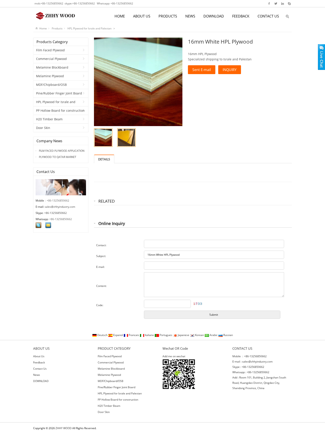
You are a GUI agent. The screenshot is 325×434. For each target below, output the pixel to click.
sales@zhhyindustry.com (60, 207)
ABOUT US (141, 16)
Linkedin (282, 3)
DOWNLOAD (213, 16)
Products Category (52, 41)
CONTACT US (268, 16)
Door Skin (43, 128)
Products (57, 28)
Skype (289, 3)
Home (43, 28)
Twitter (276, 3)
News (36, 375)
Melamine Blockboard (52, 67)
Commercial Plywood (51, 59)
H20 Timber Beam (49, 119)
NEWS (190, 16)
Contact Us (40, 369)
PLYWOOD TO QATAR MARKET (57, 157)
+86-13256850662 (52, 3)
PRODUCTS (168, 16)
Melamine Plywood (50, 76)
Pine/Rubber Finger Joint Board (59, 93)
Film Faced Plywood (50, 50)
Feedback (39, 362)
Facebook (269, 3)
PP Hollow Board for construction (60, 110)
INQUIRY (230, 69)
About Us (38, 356)
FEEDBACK (240, 16)
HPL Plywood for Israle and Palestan (89, 28)
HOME (120, 16)
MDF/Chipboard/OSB (51, 85)
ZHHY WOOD (63, 428)
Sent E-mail (201, 69)
